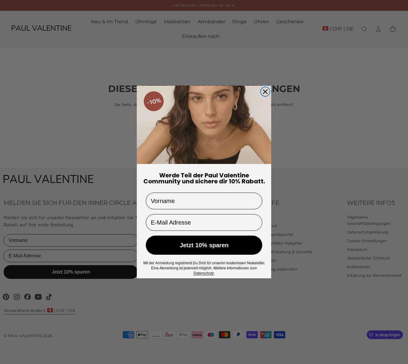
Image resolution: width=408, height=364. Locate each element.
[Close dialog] (265, 91)
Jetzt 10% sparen (204, 245)
